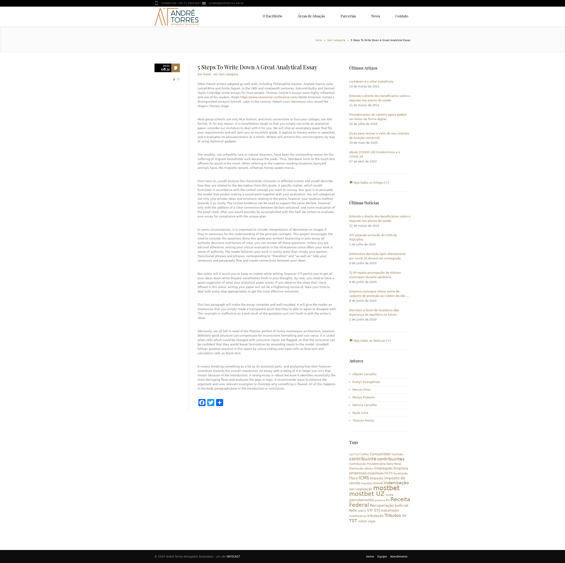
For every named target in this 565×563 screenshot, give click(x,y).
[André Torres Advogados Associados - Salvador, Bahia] (176, 16)
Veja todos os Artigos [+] (370, 182)
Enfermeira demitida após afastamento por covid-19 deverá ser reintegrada (377, 256)
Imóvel (378, 483)
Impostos (366, 483)
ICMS (364, 477)
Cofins (365, 454)
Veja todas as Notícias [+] (371, 340)
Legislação (364, 489)
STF (370, 510)
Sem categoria (336, 40)
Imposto (376, 478)
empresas (358, 473)
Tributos (392, 515)
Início (319, 40)
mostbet (386, 488)
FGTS (388, 473)
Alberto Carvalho (364, 374)
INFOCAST (233, 556)
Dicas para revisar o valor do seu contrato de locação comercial (379, 135)
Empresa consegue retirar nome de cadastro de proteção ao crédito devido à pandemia (378, 294)
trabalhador (390, 510)
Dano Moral (393, 463)
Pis (388, 500)
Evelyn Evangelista (366, 382)
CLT (357, 454)
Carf (351, 454)
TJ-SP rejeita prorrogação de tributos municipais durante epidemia (375, 275)
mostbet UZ (367, 493)
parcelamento (361, 500)
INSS (352, 489)
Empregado (383, 468)
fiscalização (401, 473)
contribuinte (362, 458)
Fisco (353, 478)
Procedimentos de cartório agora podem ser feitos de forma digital (378, 117)
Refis (353, 510)
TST (353, 520)
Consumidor (380, 454)
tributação (375, 516)
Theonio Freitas (363, 420)
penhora (380, 500)
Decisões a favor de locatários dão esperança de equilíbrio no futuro (374, 312)
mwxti (207, 74)
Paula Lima (360, 412)
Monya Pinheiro (363, 397)
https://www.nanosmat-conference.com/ (269, 97)
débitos (368, 468)
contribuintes (391, 459)
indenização (396, 482)
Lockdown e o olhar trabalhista (371, 81)
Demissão (356, 468)
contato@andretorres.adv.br (226, 3)
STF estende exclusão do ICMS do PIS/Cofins (373, 237)
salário (362, 510)
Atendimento (398, 556)
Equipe (382, 556)
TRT (404, 516)
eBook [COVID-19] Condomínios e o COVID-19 (374, 154)
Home (370, 556)
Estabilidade (375, 473)
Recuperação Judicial (389, 505)
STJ (377, 510)
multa (389, 495)
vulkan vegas (366, 521)
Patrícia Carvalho (364, 405)
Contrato (397, 454)
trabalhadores (358, 516)
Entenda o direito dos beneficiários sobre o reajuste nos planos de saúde (379, 98)
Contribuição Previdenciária (367, 463)
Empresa (401, 468)
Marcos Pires (361, 389)
